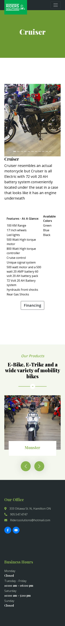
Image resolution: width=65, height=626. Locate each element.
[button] (8, 120)
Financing (32, 305)
